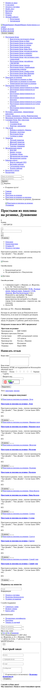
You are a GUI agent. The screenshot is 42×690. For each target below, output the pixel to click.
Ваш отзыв (5, 365)
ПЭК (31, 289)
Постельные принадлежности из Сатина (25, 102)
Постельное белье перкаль (20, 47)
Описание (9, 242)
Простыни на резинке (13, 77)
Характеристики (11, 244)
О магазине (9, 5)
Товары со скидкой (12, 622)
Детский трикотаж (17, 140)
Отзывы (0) (9, 246)
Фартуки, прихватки (18, 126)
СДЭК (33, 291)
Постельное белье (12, 37)
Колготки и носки (12, 170)
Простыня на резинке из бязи (21, 79)
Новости (8, 13)
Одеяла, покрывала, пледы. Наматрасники (21, 116)
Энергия (8, 293)
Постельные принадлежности (16, 85)
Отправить (7, 679)
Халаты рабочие (16, 168)
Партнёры (9, 620)
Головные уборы (16, 154)
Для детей (9, 128)
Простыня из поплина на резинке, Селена (17, 518)
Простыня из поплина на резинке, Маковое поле (20, 427)
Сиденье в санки (16, 136)
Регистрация (14, 19)
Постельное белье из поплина (21, 43)
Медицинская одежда (13, 148)
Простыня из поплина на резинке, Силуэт (18, 541)
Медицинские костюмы (19, 156)
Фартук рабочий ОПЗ (18, 162)
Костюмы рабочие (17, 164)
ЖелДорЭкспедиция (20, 293)
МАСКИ (13, 150)
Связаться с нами (11, 607)
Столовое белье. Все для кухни (17, 120)
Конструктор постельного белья (22, 39)
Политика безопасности (14, 597)
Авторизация (15, 21)
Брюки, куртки (15, 152)
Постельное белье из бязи (19, 41)
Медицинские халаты (18, 158)
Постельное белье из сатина (20, 45)
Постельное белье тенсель (20, 65)
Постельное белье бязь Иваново (22, 73)
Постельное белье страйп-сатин (22, 71)
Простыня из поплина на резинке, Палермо (18, 472)
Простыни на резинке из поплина (23, 81)
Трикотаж (9, 138)
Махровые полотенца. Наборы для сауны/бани (23, 118)
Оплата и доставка (12, 7)
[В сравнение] (13, 420)
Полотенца (14, 122)
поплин (16, 391)
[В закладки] (11, 420)
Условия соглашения (13, 599)
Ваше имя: (5, 356)
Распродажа (9, 172)
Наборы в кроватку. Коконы (20, 130)
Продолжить (6, 387)
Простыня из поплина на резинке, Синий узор (19, 564)
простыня (9, 391)
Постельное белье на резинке (21, 55)
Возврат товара (11, 609)
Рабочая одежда (11, 160)
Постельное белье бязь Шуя (20, 75)
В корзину (5, 238)
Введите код (7, 376)
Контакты (9, 11)
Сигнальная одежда (17, 166)
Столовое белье (16, 124)
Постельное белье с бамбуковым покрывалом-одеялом (22, 68)
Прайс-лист (9, 9)
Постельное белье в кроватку (21, 53)
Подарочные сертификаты (15, 618)
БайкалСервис (16, 291)
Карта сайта (9, 611)
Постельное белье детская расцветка (24, 51)
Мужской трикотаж (17, 144)
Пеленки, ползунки (17, 132)
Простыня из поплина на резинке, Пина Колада (20, 495)
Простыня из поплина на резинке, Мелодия (18, 449)
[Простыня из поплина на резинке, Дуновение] (23, 205)
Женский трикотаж (17, 142)
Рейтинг (4, 372)
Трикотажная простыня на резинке (23, 83)
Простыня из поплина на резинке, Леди (17, 404)
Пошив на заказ (11, 3)
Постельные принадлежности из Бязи (24, 87)
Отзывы (8, 15)
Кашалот (26, 291)
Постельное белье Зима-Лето (21, 49)
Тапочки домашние (17, 146)
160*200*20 (7, 225)
